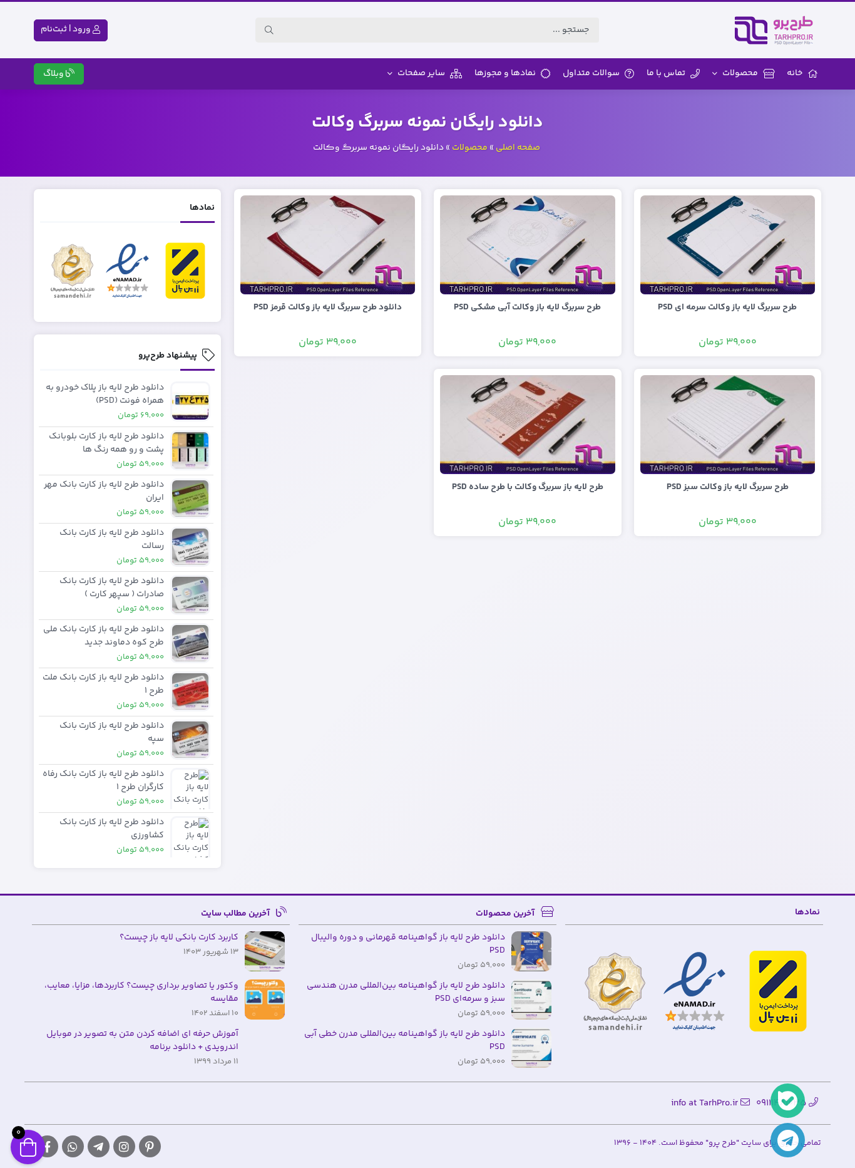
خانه (794, 73)
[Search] (269, 30)
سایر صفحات (421, 73)
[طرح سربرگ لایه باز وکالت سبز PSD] (728, 425)
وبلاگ (54, 74)
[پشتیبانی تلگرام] (788, 1140)
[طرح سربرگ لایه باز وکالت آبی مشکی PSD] (527, 245)
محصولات (740, 73)
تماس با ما (666, 73)
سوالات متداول (591, 73)
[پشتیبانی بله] (788, 1100)
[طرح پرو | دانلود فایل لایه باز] (777, 30)
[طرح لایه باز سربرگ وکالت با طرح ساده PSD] (527, 425)
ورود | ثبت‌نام (67, 29)
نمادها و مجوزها (505, 73)
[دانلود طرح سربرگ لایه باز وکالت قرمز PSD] (328, 245)
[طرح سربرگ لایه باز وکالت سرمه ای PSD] (728, 245)
